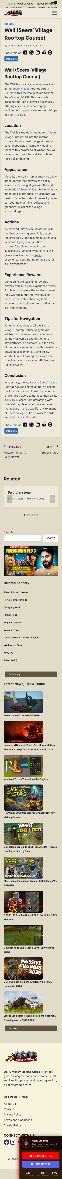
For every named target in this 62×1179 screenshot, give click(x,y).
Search (8, 532)
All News (13, 1028)
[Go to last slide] (9, 499)
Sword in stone (19, 492)
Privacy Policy (12, 1114)
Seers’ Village (21, 88)
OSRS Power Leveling (20, 3)
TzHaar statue (49, 450)
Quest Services (46, 3)
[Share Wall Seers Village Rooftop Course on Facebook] (25, 54)
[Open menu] (54, 13)
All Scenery (15, 674)
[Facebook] (6, 1142)
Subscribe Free (42, 1155)
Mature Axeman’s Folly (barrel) (15, 452)
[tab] (24, 515)
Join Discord (43, 1164)
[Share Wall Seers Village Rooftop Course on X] (31, 54)
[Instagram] (12, 1142)
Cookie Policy (12, 1125)
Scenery (9, 24)
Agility (21, 242)
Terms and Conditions (18, 1120)
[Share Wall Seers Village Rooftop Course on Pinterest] (50, 54)
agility (19, 237)
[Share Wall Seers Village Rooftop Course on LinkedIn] (37, 54)
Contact (9, 1109)
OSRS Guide (14, 45)
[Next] (52, 499)
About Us (10, 1103)
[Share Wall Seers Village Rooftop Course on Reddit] (43, 54)
